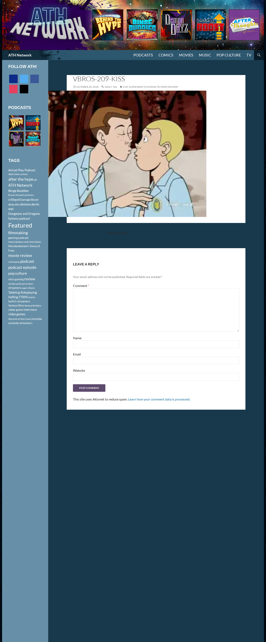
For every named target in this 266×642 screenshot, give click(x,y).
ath (35, 179)
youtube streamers (20, 323)
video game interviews (22, 309)
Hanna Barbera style (18, 241)
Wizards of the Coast (19, 319)
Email (77, 354)
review (29, 279)
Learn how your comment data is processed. (159, 399)
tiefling (13, 297)
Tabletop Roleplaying (22, 292)
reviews (29, 283)
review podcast (16, 283)
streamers (14, 287)
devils (35, 204)
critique (13, 199)
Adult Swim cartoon (18, 174)
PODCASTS (143, 55)
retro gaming (16, 279)
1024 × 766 (111, 86)
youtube (36, 318)
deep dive (14, 204)
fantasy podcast (19, 218)
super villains (28, 288)
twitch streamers (19, 301)
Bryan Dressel (15, 194)
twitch (32, 297)
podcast (27, 261)
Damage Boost (29, 199)
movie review (20, 255)
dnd (10, 209)
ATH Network (20, 55)
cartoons (29, 194)
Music (205, 55)
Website (79, 370)
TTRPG (23, 297)
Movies (186, 55)
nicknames (14, 261)
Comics (166, 55)
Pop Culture (229, 55)
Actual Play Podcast (22, 170)
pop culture (17, 273)
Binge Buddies (18, 191)
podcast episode (22, 267)
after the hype (20, 179)
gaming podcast (18, 237)
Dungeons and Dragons (24, 213)
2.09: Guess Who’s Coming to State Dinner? (150, 86)
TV (248, 55)
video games (16, 314)
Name (77, 338)
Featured (20, 225)
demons (25, 204)
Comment (81, 286)
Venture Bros (16, 305)
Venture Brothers (32, 305)
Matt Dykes (35, 241)
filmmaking (18, 232)
